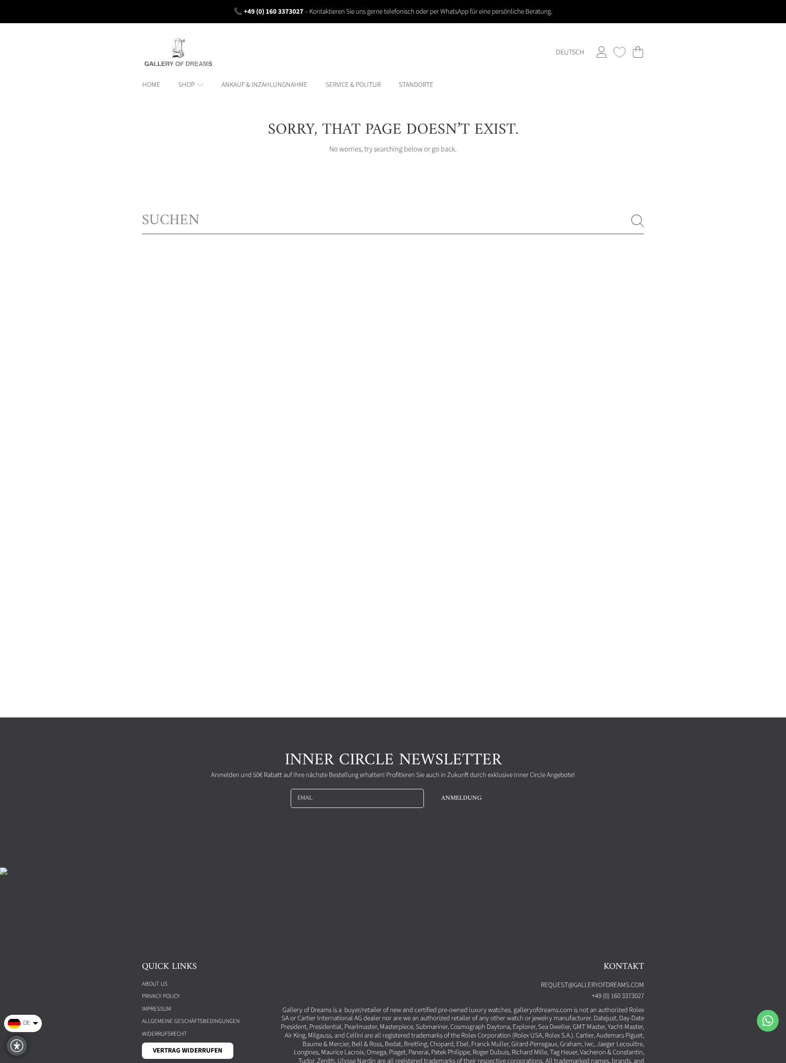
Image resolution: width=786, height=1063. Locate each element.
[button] (638, 52)
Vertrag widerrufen (187, 1050)
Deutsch (570, 52)
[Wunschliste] (619, 52)
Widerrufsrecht (164, 1034)
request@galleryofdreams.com (592, 985)
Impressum (156, 1009)
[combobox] (393, 221)
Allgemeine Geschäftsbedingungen (191, 1021)
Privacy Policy (161, 996)
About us (154, 984)
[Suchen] (638, 221)
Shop (187, 85)
